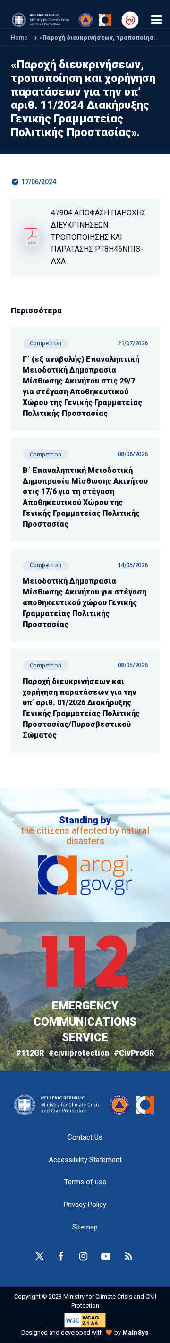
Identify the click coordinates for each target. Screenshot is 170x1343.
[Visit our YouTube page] (105, 1256)
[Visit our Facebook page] (60, 1256)
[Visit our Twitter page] (39, 1256)
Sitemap (85, 1227)
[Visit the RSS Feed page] (128, 1256)
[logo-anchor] (59, 1104)
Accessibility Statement (85, 1160)
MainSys (135, 1332)
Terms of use (85, 1182)
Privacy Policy (85, 1204)
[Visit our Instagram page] (83, 1256)
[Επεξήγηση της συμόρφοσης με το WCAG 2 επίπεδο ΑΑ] (85, 1319)
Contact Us (85, 1137)
